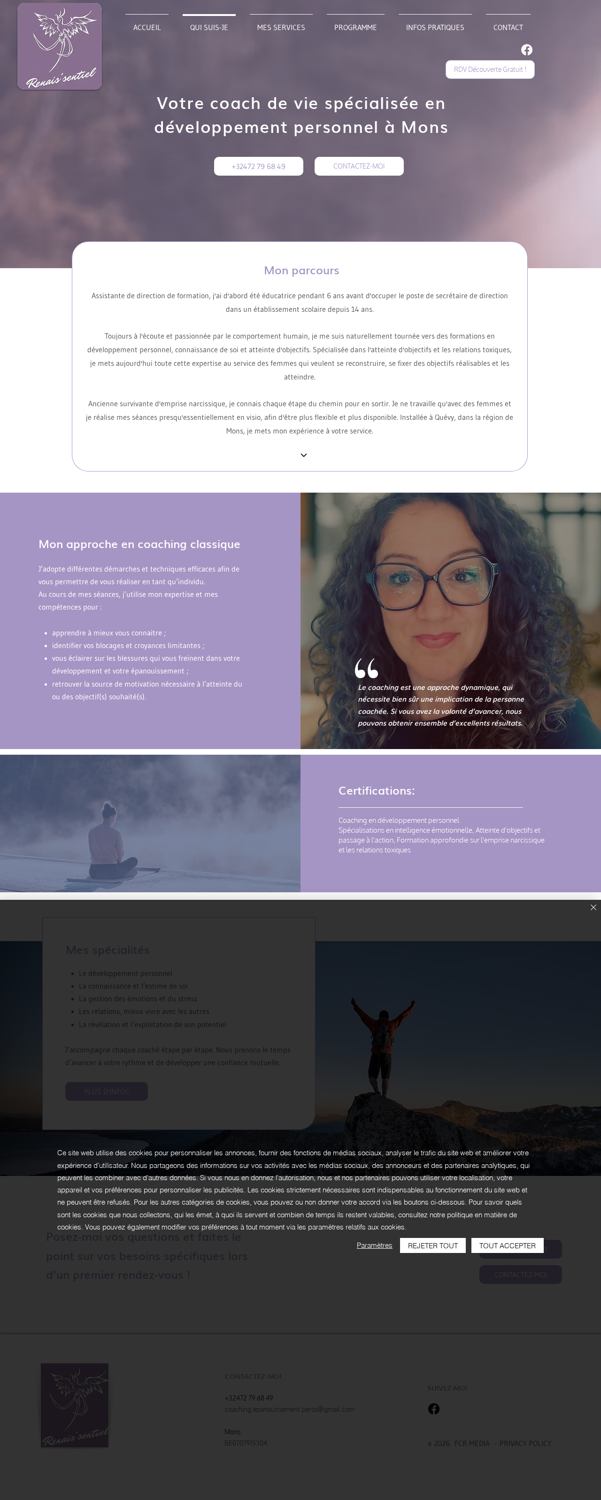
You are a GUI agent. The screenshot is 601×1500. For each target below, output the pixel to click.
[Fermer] (593, 908)
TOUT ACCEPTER (507, 1245)
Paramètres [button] (375, 1245)
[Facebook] (526, 49)
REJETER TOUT (433, 1245)
